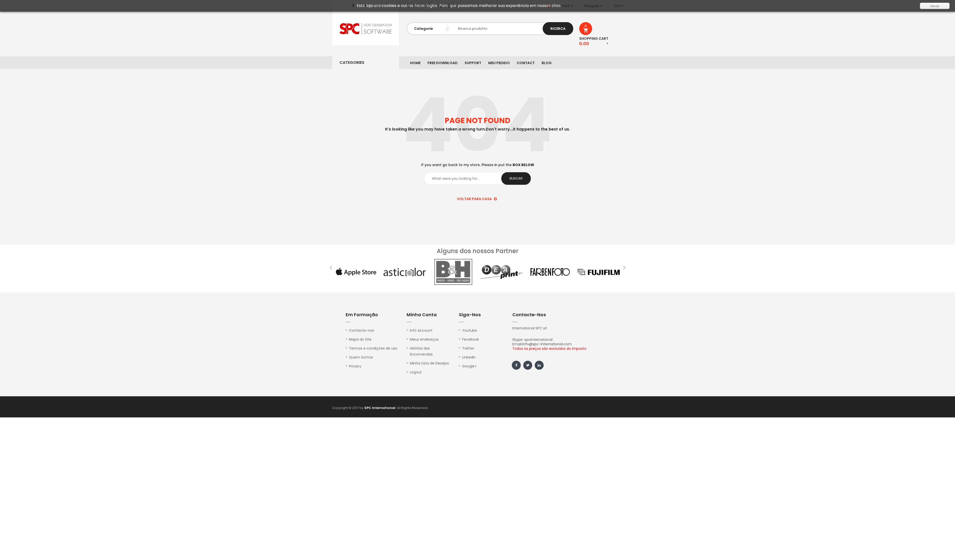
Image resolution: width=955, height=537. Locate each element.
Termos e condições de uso (373, 348)
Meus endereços (424, 339)
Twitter (468, 348)
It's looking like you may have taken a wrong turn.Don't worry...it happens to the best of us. (477, 129)
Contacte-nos (361, 330)
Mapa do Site (360, 339)
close (934, 6)
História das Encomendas (421, 351)
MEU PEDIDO (499, 62)
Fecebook (470, 339)
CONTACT (526, 62)
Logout (416, 372)
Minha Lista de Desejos (429, 363)
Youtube (469, 330)
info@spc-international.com (547, 344)
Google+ (469, 366)
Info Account (421, 330)
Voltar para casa (475, 199)
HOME (415, 62)
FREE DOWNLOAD (443, 62)
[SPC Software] (365, 28)
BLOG (547, 62)
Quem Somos (361, 357)
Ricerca (558, 28)
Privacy (355, 366)
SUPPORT (473, 62)
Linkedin (469, 357)
